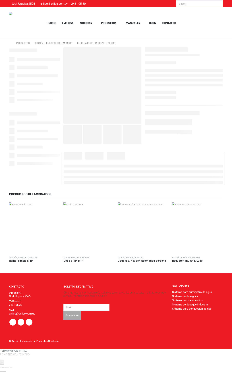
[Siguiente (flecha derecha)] (4, 371)
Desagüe (13, 258)
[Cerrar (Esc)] (11, 367)
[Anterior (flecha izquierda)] (1, 371)
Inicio (51, 23)
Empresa (68, 23)
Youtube (21, 322)
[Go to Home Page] (10, 43)
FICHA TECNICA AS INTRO (15, 354)
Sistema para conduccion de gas (192, 308)
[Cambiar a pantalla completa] (4, 367)
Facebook (12, 322)
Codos (66, 258)
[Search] (218, 4)
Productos (109, 23)
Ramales (32, 258)
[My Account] (220, 23)
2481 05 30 (78, 3)
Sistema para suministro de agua (192, 292)
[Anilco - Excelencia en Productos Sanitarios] (20, 23)
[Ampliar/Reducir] (1, 367)
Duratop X (23, 258)
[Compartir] (8, 367)
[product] (34, 227)
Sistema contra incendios (187, 300)
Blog (152, 23)
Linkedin (29, 322)
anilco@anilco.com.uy (54, 3)
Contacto (169, 23)
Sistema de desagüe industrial (190, 304)
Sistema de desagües (185, 296)
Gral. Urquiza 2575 (23, 3)
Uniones (196, 258)
